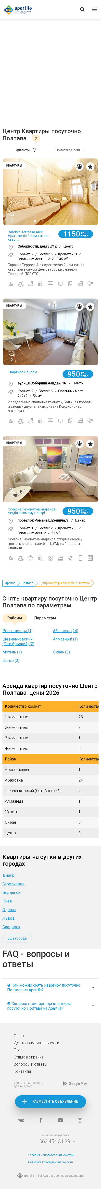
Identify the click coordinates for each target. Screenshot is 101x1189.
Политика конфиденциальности (50, 1162)
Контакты (22, 1071)
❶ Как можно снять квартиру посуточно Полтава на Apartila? (43, 987)
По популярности (68, 150)
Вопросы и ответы (30, 1064)
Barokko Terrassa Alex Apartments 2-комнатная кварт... (28, 235)
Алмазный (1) (65, 639)
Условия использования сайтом (51, 1155)
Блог (18, 1050)
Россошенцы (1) (17, 630)
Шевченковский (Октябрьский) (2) (18, 641)
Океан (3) (61, 652)
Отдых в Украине (29, 1057)
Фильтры (23, 150)
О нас (19, 1035)
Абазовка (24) (65, 630)
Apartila (10, 583)
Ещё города (17, 938)
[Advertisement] (50, 74)
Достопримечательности (36, 1043)
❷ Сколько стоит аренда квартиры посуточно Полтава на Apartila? (39, 1006)
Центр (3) (10, 660)
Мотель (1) (12, 652)
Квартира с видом (22, 372)
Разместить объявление (55, 1101)
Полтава (27, 583)
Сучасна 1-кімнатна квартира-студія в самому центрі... (32, 511)
